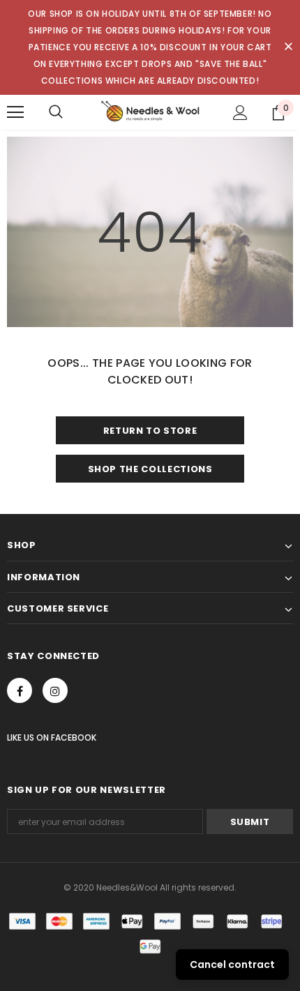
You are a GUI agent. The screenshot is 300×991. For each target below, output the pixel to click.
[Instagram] (55, 690)
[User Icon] (240, 112)
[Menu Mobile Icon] (15, 112)
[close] (288, 47)
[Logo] (150, 112)
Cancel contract (232, 964)
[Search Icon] (56, 112)
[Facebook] (19, 690)
